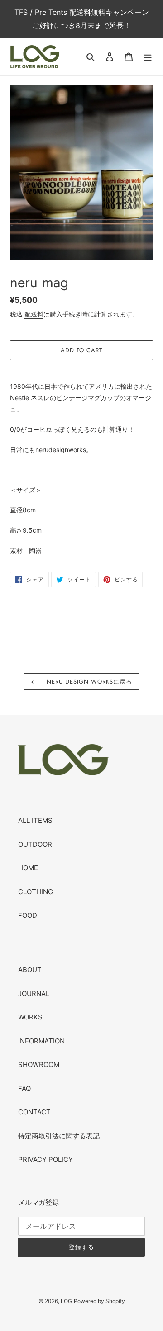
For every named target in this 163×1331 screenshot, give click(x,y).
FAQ (24, 1088)
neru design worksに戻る (88, 681)
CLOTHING (35, 891)
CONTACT (34, 1112)
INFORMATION (41, 1041)
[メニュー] (147, 56)
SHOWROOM (38, 1064)
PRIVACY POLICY (45, 1159)
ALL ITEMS (35, 820)
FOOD (27, 915)
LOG (66, 1301)
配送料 (33, 314)
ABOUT (30, 969)
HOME (28, 868)
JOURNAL (33, 993)
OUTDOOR (35, 844)
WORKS (30, 1017)
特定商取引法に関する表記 (59, 1136)
